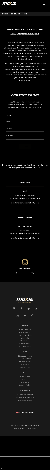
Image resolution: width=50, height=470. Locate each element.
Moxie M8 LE (25, 330)
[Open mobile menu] (45, 4)
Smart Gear (25, 341)
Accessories (25, 346)
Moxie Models (25, 335)
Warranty (25, 382)
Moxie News (25, 362)
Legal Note (17, 428)
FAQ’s (25, 379)
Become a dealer (25, 395)
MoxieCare (25, 377)
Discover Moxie (25, 356)
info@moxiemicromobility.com (25, 203)
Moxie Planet (25, 359)
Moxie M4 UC (25, 332)
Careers (25, 364)
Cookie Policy (31, 428)
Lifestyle (25, 338)
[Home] (9, 6)
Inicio (5, 14)
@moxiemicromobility (25, 273)
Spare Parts (25, 344)
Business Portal (25, 400)
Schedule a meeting (25, 397)
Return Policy (25, 385)
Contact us (25, 367)
